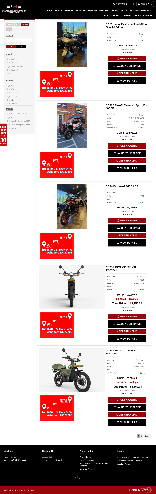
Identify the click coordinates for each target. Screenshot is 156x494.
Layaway (127, 15)
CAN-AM (14, 63)
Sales (58, 10)
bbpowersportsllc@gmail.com (54, 460)
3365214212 (121, 4)
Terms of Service (87, 460)
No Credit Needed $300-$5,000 (139, 10)
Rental (9, 29)
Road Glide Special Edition (20, 125)
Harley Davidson (17, 66)
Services (69, 10)
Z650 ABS (14, 128)
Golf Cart (14, 104)
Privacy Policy (85, 457)
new (17, 24)
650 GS (13, 117)
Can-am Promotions (143, 15)
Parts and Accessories (99, 10)
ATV (12, 85)
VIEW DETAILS (128, 80)
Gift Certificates (112, 15)
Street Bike (15, 93)
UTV (12, 89)
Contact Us (117, 10)
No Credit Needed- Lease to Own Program (94, 464)
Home (49, 10)
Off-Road (14, 96)
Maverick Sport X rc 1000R (20, 121)
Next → (147, 436)
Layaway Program (87, 469)
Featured (10, 24)
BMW (13, 59)
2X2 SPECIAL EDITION (19, 114)
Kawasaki (14, 70)
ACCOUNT (145, 4)
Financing (80, 10)
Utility (13, 100)
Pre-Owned (25, 24)
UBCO (13, 74)
